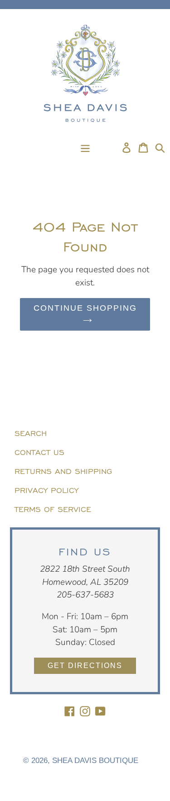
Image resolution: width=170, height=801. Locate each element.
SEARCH (31, 432)
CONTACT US (39, 451)
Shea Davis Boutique (95, 760)
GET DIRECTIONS (85, 665)
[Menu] (85, 147)
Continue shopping (85, 308)
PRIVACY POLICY (46, 489)
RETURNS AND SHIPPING (63, 470)
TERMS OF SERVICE (53, 508)
